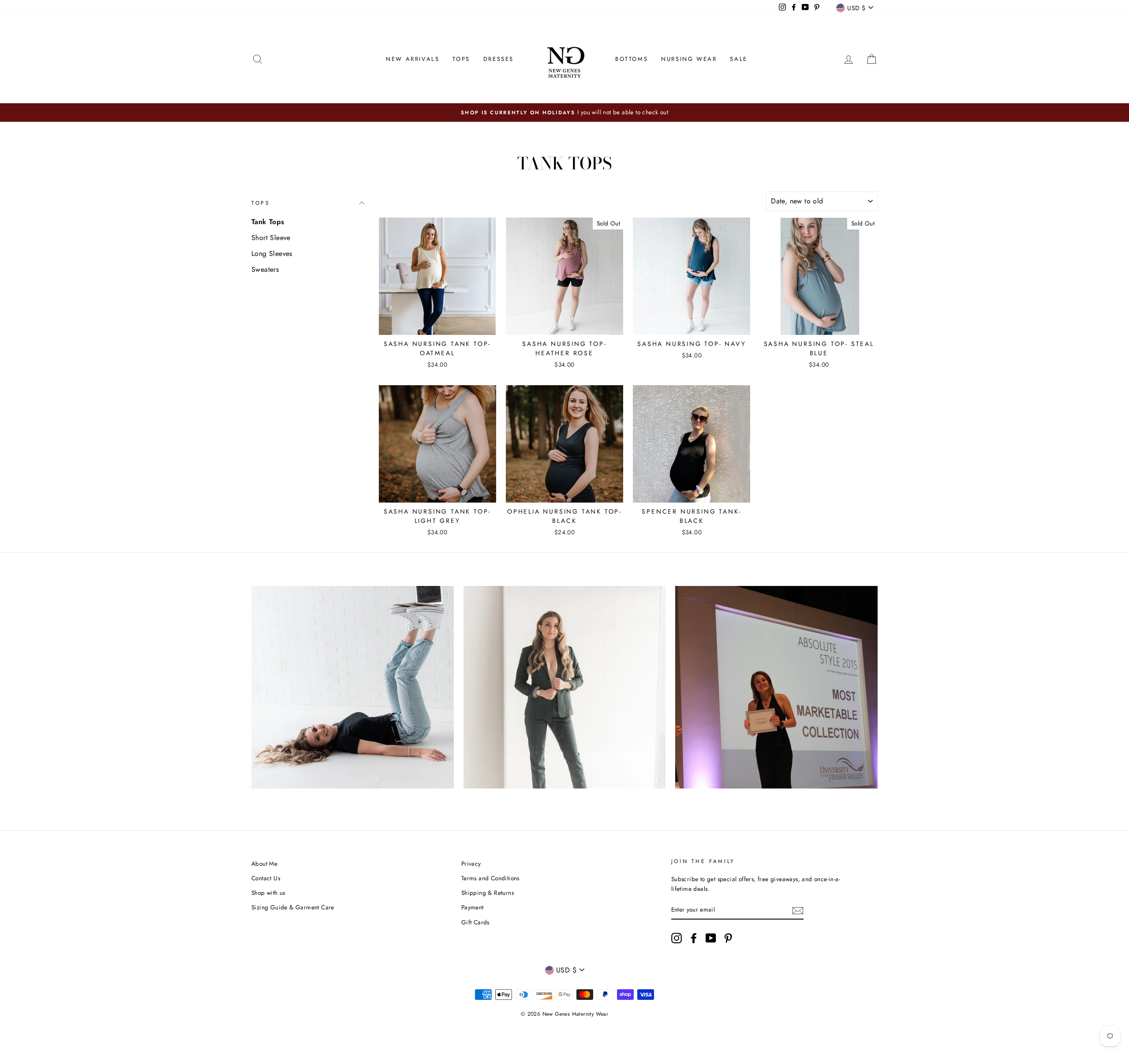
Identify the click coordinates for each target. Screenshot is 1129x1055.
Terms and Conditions (490, 878)
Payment (472, 907)
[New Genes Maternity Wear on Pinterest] (728, 938)
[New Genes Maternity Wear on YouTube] (711, 938)
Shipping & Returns (487, 892)
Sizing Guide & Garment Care (292, 907)
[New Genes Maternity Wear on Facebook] (693, 938)
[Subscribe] (798, 910)
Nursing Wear (689, 59)
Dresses (498, 59)
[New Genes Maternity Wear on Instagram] (676, 938)
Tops (461, 59)
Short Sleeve (271, 238)
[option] (564, 112)
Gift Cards (475, 922)
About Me (264, 863)
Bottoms (631, 59)
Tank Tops (267, 222)
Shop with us (268, 892)
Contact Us (265, 878)
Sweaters (265, 269)
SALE (738, 59)
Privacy (471, 863)
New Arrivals (412, 59)
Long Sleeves (271, 253)
